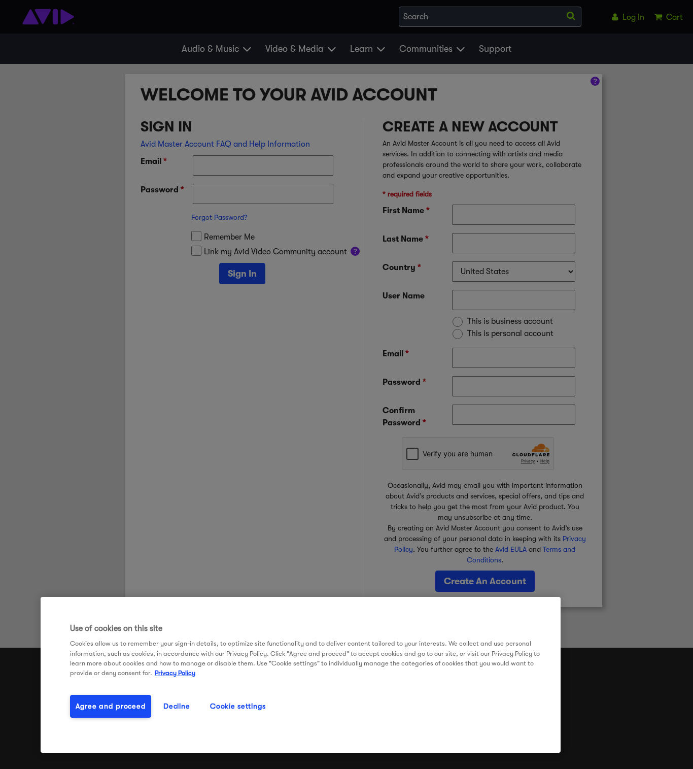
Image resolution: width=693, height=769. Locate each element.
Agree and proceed (111, 706)
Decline (176, 706)
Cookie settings (238, 706)
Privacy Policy (175, 673)
